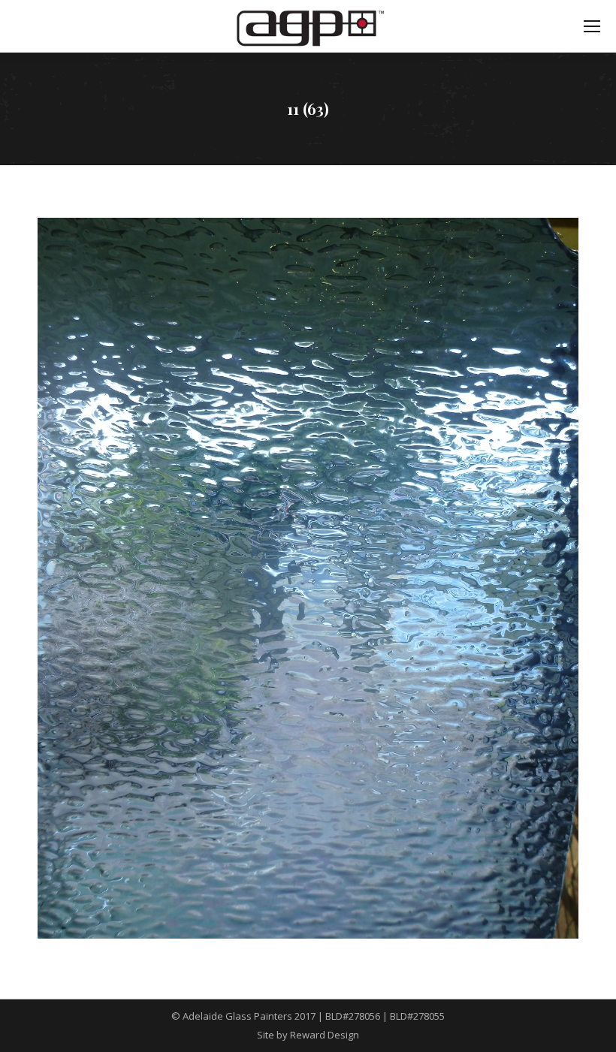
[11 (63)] (308, 578)
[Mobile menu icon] (592, 26)
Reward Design (324, 1034)
